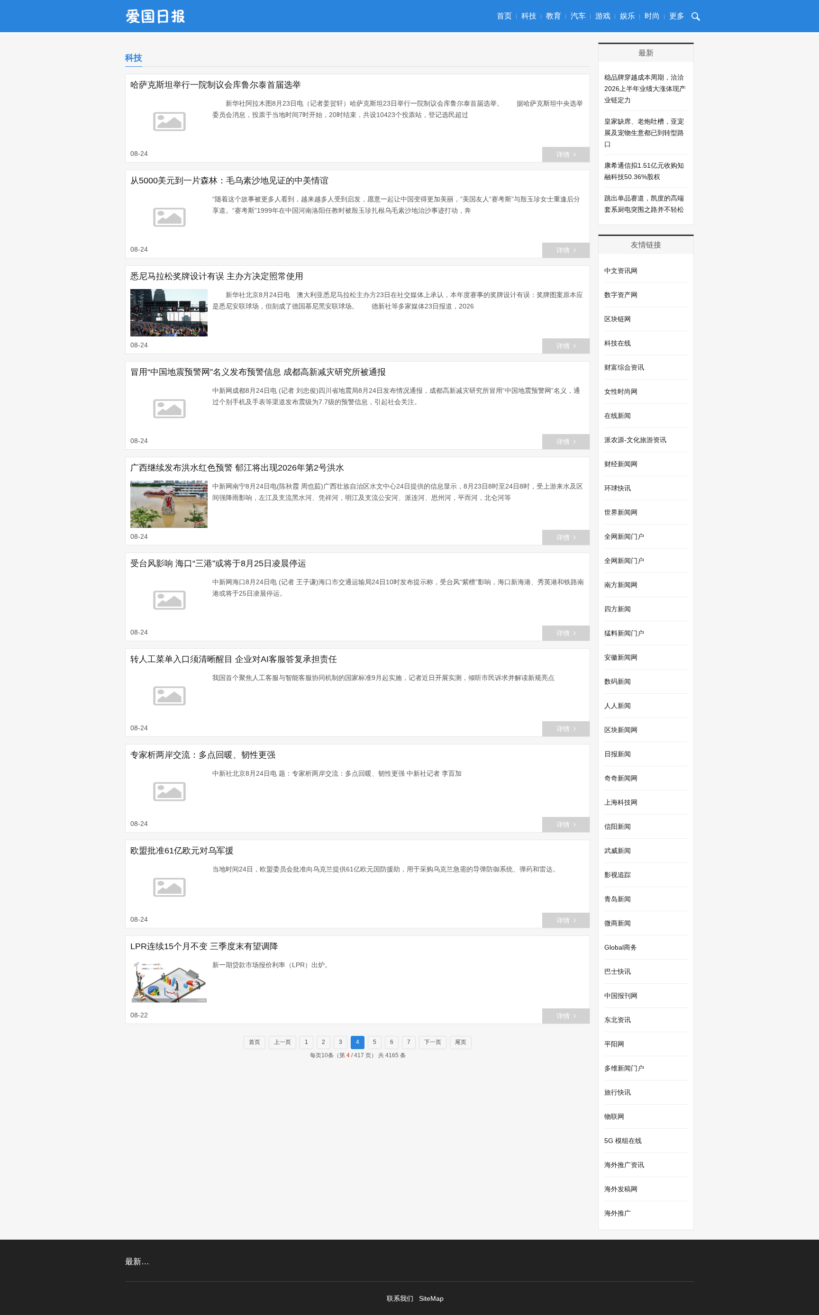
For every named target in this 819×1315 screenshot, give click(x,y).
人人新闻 (617, 705)
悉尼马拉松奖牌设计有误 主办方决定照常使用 (216, 276)
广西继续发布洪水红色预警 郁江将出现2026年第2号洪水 (237, 467)
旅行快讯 (617, 1092)
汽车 (578, 16)
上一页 (282, 1042)
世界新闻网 (620, 512)
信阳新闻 (617, 826)
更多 (676, 16)
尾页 (460, 1042)
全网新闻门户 (624, 536)
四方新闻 (617, 609)
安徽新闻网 (620, 657)
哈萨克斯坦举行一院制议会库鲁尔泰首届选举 (215, 85)
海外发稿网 (620, 1189)
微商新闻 (617, 923)
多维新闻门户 (624, 1068)
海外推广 (617, 1213)
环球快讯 (617, 488)
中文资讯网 (620, 270)
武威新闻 (617, 850)
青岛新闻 (617, 899)
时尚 (652, 16)
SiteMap (431, 1298)
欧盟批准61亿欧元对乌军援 (182, 850)
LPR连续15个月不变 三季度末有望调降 (204, 946)
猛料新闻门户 (624, 633)
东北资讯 (617, 1020)
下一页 (432, 1042)
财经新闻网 (620, 464)
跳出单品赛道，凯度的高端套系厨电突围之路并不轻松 (644, 203)
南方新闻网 (620, 585)
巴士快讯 (617, 971)
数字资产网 (620, 295)
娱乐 (627, 16)
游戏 (602, 16)
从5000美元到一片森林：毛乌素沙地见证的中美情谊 (229, 180)
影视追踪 (617, 875)
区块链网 (617, 319)
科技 (529, 16)
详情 (563, 154)
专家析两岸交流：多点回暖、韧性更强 (202, 755)
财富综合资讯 (624, 367)
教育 (553, 16)
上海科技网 (620, 802)
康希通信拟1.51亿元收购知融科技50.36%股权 (644, 171)
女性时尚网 (620, 391)
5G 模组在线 (623, 1140)
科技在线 (617, 343)
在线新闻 (617, 415)
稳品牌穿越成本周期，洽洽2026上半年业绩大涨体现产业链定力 (645, 88)
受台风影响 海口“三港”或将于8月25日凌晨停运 (218, 563)
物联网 (614, 1116)
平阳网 (614, 1044)
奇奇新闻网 (620, 778)
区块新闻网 (620, 730)
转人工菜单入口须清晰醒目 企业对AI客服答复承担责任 (233, 659)
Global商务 (620, 947)
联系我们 (400, 1298)
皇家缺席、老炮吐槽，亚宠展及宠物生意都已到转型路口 (644, 133)
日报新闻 (617, 754)
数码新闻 (617, 681)
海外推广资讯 (624, 1165)
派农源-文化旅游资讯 (635, 440)
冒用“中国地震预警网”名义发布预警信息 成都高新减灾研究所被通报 (258, 372)
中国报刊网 (620, 995)
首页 (504, 16)
